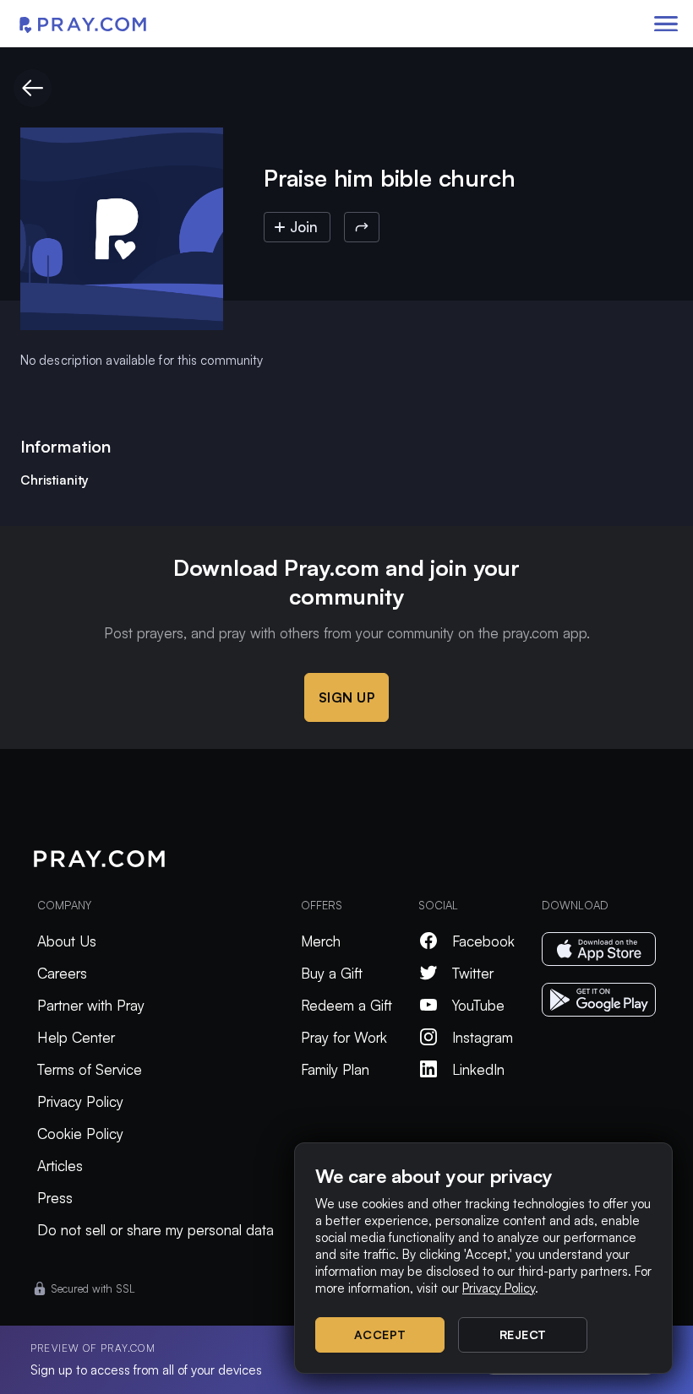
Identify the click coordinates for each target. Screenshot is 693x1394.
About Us (66, 941)
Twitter (473, 973)
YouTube (478, 1005)
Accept (380, 1334)
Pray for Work (344, 1037)
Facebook (483, 941)
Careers (62, 973)
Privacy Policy (80, 1101)
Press (55, 1198)
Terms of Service (89, 1069)
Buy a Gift (332, 973)
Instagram (482, 1037)
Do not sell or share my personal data (155, 1230)
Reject (523, 1334)
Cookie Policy (80, 1133)
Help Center (76, 1037)
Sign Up (347, 697)
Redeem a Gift (346, 1005)
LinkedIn (478, 1069)
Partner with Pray (91, 1005)
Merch (321, 941)
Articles (60, 1165)
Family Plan (335, 1069)
